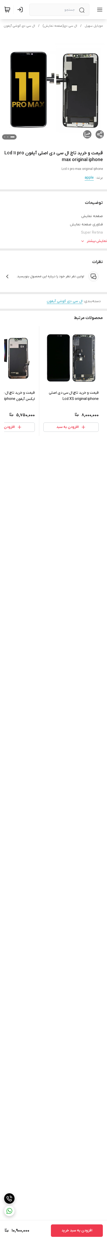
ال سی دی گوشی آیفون (19, 26)
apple (89, 177)
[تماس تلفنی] (9, 1198)
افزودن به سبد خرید (77, 1230)
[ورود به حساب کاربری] (21, 9)
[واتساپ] (9, 1211)
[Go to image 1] (12, 136)
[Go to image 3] (4, 136)
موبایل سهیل (94, 26)
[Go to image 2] (7, 136)
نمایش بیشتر (97, 241)
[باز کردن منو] (99, 9)
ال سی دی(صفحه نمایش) (60, 26)
